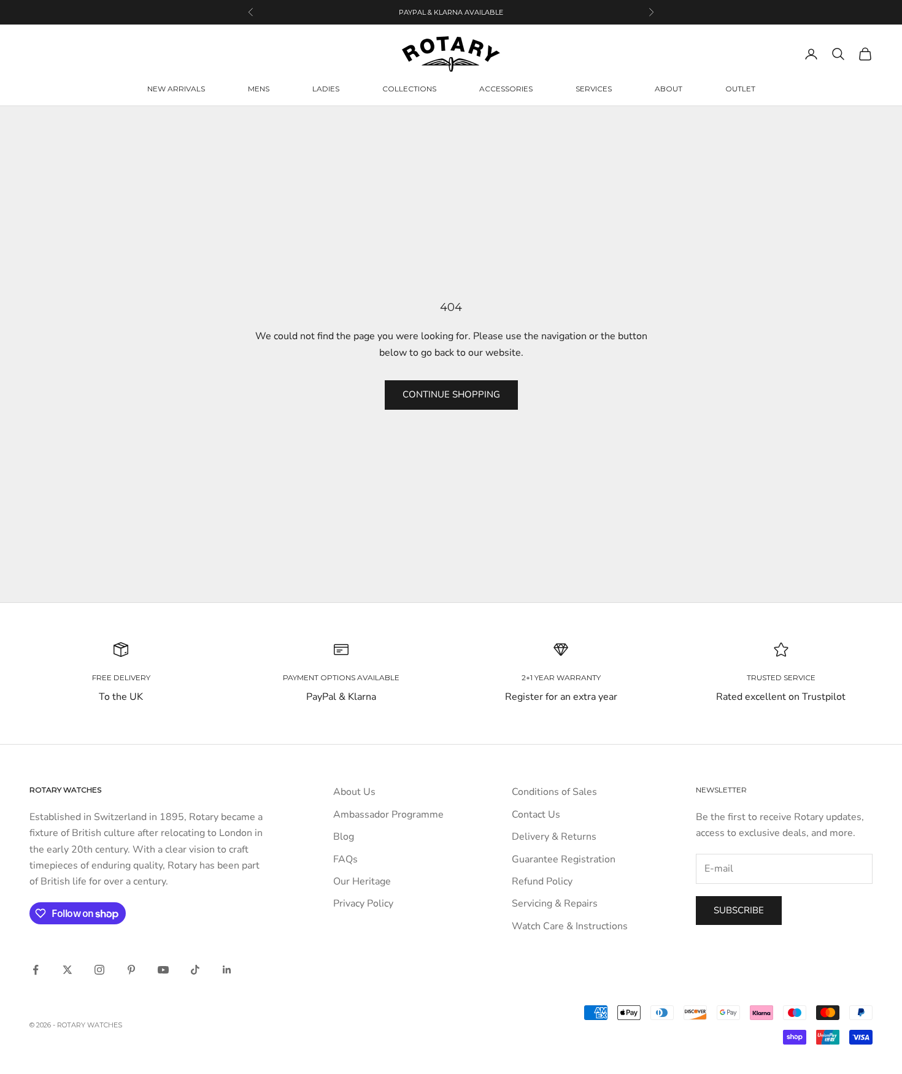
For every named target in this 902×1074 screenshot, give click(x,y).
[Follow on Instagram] (99, 970)
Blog (343, 836)
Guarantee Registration (563, 859)
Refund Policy (542, 881)
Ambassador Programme (388, 814)
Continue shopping (451, 394)
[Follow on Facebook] (35, 970)
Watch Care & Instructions (570, 926)
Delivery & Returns (554, 836)
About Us (354, 792)
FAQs (345, 859)
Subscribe (739, 910)
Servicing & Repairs (555, 903)
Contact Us (536, 814)
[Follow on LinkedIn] (227, 970)
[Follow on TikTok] (195, 970)
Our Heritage (362, 881)
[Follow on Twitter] (67, 970)
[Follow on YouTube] (163, 970)
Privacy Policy (363, 903)
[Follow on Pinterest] (131, 970)
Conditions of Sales (554, 792)
